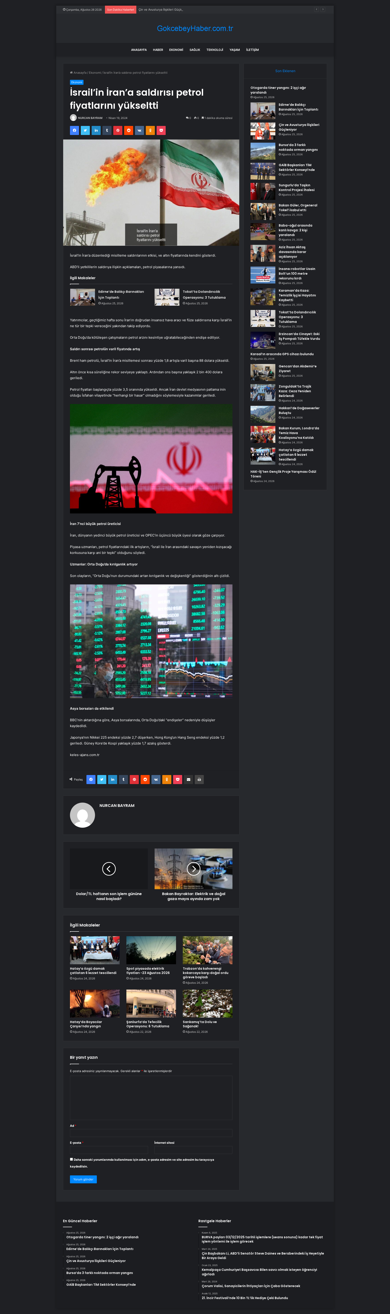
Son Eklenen (285, 71)
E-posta (77, 1142)
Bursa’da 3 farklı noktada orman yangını (298, 147)
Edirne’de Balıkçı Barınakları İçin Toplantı (298, 107)
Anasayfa (139, 50)
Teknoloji (215, 50)
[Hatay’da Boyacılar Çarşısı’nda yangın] (95, 1004)
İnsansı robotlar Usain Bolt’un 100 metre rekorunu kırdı (297, 274)
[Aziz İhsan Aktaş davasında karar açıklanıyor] (263, 253)
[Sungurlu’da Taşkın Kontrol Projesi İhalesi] (263, 191)
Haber (158, 50)
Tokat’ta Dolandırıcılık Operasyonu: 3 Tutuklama (297, 317)
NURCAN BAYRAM (90, 118)
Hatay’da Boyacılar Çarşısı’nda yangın (86, 1024)
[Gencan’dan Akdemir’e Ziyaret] (263, 372)
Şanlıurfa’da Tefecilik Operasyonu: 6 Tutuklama (147, 1024)
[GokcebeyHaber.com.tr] (195, 28)
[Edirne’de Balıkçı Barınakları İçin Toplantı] (82, 297)
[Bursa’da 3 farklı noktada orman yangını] (263, 151)
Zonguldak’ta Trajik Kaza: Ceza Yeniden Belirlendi (295, 391)
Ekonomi (176, 50)
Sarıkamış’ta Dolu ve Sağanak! (200, 1024)
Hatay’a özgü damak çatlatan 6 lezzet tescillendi (93, 970)
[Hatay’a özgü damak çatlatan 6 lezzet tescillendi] (95, 950)
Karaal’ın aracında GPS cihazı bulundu (282, 354)
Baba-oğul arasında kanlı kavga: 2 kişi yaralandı (295, 230)
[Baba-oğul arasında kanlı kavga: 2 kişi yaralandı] (263, 231)
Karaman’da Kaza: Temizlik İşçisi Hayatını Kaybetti (297, 295)
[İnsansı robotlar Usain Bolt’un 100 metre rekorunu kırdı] (263, 275)
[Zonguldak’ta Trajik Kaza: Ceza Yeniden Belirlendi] (263, 392)
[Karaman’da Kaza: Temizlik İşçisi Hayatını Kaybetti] (263, 296)
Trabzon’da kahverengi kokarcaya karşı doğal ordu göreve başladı (205, 972)
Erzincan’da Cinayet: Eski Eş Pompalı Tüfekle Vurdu (299, 336)
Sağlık (195, 50)
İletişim (252, 50)
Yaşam (235, 50)
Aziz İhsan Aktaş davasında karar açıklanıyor (292, 252)
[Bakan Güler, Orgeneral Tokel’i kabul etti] (263, 211)
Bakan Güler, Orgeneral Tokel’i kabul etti (298, 207)
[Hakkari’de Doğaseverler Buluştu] (263, 414)
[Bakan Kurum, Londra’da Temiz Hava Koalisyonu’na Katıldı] (263, 434)
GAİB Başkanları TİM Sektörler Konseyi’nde (297, 167)
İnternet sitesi (164, 1142)
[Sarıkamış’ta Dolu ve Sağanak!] (207, 1004)
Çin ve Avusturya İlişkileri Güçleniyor (164, 9)
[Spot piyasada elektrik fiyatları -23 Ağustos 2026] (151, 950)
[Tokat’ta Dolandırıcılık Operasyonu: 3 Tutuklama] (167, 297)
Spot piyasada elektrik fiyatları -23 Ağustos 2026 (148, 970)
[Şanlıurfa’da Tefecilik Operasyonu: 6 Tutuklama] (151, 1004)
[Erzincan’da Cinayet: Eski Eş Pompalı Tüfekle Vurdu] (263, 340)
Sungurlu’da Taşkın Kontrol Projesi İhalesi (297, 187)
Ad (73, 1125)
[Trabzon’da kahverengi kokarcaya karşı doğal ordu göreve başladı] (207, 950)
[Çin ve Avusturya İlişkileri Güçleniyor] (263, 131)
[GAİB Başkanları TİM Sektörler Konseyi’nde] (263, 171)
